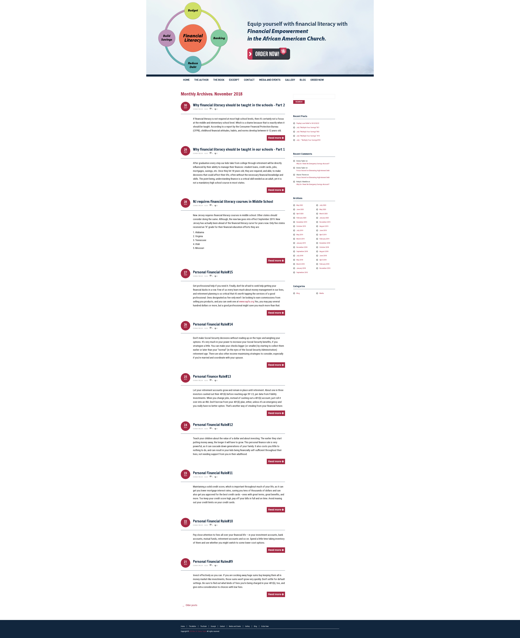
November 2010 (324, 268)
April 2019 (322, 235)
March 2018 (300, 264)
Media (321, 293)
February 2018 (324, 264)
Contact (222, 626)
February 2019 (324, 239)
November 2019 (324, 222)
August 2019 (323, 226)
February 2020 (301, 218)
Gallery (247, 626)
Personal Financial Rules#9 (213, 561)
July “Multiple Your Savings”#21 (307, 127)
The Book (203, 626)
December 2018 (324, 243)
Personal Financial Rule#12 (213, 424)
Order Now (265, 626)
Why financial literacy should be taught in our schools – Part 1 (239, 149)
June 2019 (323, 230)
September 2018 (302, 251)
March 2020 (323, 214)
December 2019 (301, 222)
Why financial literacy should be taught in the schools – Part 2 (239, 105)
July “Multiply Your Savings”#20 (307, 132)
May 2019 (299, 235)
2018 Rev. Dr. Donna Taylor (198, 631)
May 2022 (299, 205)
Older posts (189, 605)
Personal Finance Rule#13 (212, 376)
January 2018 (301, 268)
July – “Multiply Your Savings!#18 (308, 140)
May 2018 (299, 260)
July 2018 (299, 256)
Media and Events (235, 626)
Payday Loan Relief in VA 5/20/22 (307, 123)
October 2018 (324, 247)
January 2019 (301, 243)
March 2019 (300, 239)
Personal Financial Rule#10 (213, 521)
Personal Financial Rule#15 (213, 272)
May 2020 (322, 209)
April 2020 (299, 214)
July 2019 (299, 230)
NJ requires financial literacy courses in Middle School (233, 201)
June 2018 (323, 256)
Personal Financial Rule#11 (213, 472)
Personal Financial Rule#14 (213, 324)
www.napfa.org (246, 301)
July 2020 (322, 205)
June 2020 (300, 209)
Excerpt (213, 626)
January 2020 (324, 218)
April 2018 (322, 260)
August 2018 (323, 251)
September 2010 (302, 272)
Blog (206, 109)
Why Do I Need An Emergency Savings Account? (312, 164)
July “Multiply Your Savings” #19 (308, 136)
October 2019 (301, 226)
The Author (192, 626)
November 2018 (301, 247)
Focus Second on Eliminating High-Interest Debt (313, 170)
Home (183, 626)
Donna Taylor (198, 109)
